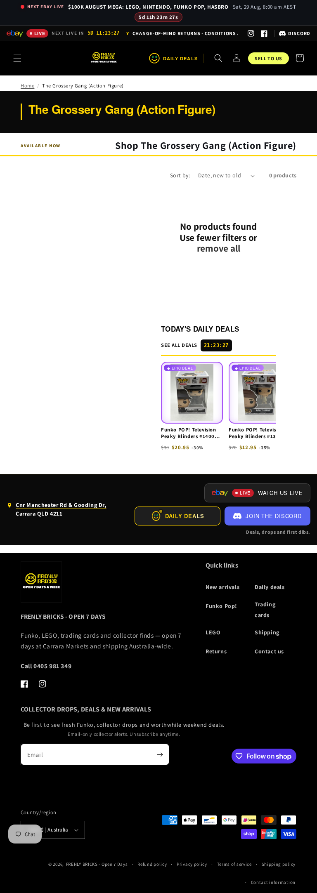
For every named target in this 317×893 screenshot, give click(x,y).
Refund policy (152, 864)
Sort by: (180, 175)
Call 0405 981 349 (46, 666)
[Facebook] (264, 33)
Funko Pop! (221, 606)
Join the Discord (273, 516)
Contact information (273, 882)
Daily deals (270, 587)
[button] (17, 58)
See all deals (195, 345)
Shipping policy (279, 864)
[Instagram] (251, 33)
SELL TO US (268, 58)
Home (27, 85)
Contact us (269, 651)
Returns (216, 651)
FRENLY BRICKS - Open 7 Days (97, 864)
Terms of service (234, 864)
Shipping (267, 632)
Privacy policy (192, 864)
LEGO (213, 632)
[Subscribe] (160, 754)
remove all (218, 248)
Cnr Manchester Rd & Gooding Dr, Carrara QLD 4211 (56, 511)
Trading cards (265, 609)
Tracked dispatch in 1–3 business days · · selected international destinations (182, 34)
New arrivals (222, 587)
